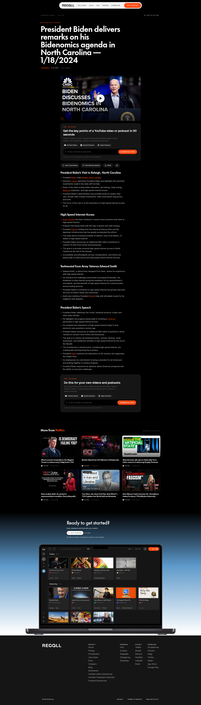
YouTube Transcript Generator (101, 677)
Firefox (151, 657)
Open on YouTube (152, 15)
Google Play (153, 667)
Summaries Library (48, 15)
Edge (150, 654)
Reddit (138, 651)
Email (137, 664)
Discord (138, 654)
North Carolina (69, 219)
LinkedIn (139, 661)
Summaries (93, 671)
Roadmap (124, 661)
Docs (91, 5)
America (111, 319)
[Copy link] (117, 165)
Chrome (151, 651)
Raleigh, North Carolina (91, 177)
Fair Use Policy (152, 699)
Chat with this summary (92, 165)
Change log (125, 657)
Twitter (138, 647)
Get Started (132, 5)
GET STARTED (76, 533)
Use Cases (82, 5)
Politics (61, 15)
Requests (124, 654)
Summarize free (127, 152)
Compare (92, 664)
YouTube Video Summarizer (100, 674)
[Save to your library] (76, 438)
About (91, 647)
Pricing (105, 5)
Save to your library (71, 165)
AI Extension (93, 654)
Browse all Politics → (151, 430)
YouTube (139, 657)
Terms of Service (134, 699)
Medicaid (66, 190)
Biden (73, 177)
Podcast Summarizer (97, 681)
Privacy (120, 699)
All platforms (153, 647)
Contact (123, 651)
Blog (90, 667)
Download (116, 5)
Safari (150, 661)
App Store (152, 664)
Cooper (74, 181)
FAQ (98, 5)
